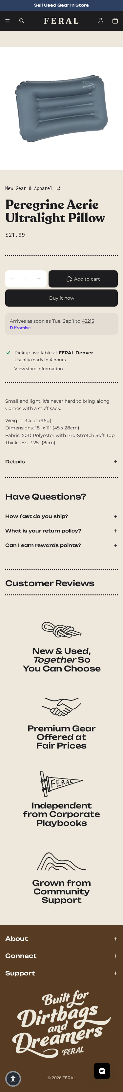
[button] (13, 1079)
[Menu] (7, 20)
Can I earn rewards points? (43, 545)
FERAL (69, 1077)
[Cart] (115, 21)
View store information (38, 368)
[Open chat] (102, 1071)
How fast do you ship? (36, 516)
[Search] (21, 21)
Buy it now (61, 298)
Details (15, 461)
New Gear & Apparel (30, 188)
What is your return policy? (43, 530)
